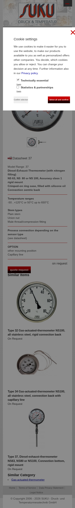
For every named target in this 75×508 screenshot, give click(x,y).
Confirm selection (21, 100)
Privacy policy (29, 73)
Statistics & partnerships (36, 87)
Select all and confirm (58, 100)
